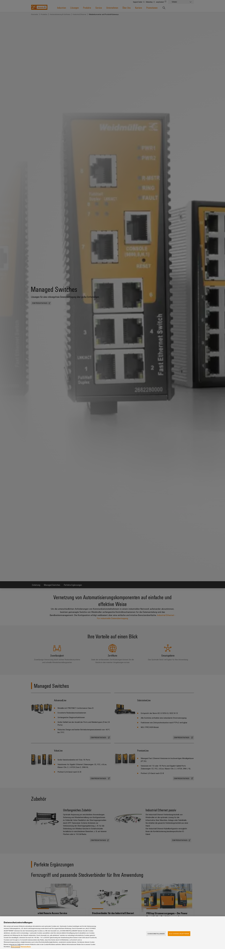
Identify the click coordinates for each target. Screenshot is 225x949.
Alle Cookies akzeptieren (179, 934)
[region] (112, 932)
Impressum (15, 946)
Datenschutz (26, 946)
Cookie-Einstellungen (156, 934)
